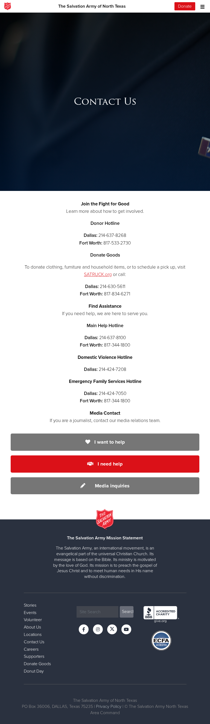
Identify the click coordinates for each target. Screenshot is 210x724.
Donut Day (34, 671)
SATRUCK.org (98, 274)
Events (30, 612)
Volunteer (33, 620)
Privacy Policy (108, 706)
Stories (30, 605)
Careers (31, 649)
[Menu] (201, 6)
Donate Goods (37, 664)
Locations (33, 634)
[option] (105, 101)
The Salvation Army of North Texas (92, 6)
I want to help (109, 442)
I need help (109, 464)
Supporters (34, 656)
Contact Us (34, 642)
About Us (32, 627)
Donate (185, 6)
